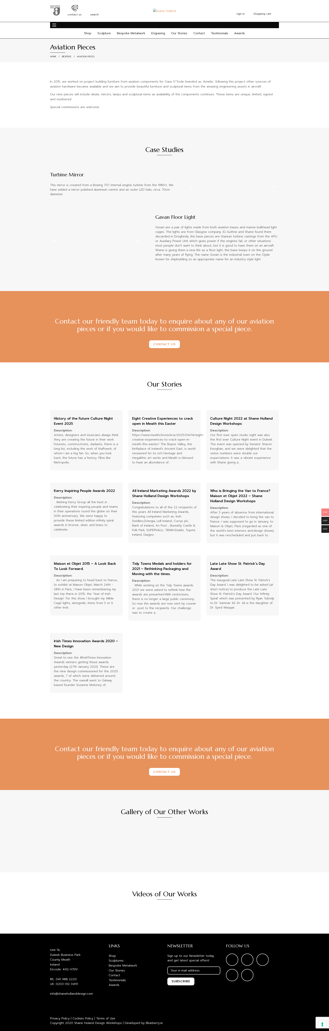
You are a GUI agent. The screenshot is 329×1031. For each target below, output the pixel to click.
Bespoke (66, 56)
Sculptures (116, 960)
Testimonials (219, 33)
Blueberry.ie (154, 1023)
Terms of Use (105, 1018)
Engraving (158, 33)
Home (53, 56)
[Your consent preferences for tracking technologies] (322, 1024)
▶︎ (275, 187)
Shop (87, 33)
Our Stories (179, 33)
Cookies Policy (83, 1018)
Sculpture (104, 33)
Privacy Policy (60, 1018)
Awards (239, 33)
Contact (199, 33)
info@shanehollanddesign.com (71, 993)
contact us (164, 344)
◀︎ (191, 187)
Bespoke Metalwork (131, 33)
